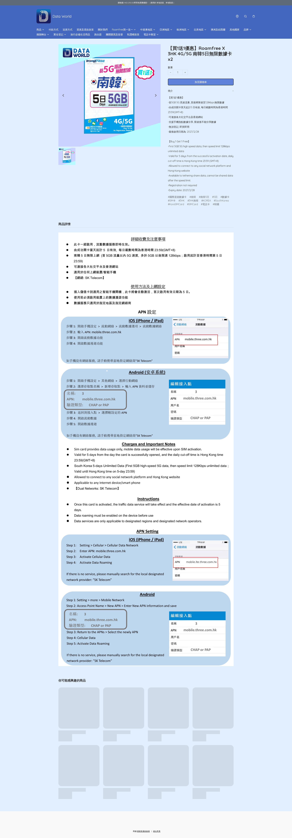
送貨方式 (67, 29)
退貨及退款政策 (85, 29)
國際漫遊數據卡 (177, 196)
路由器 (98, 34)
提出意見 (156, 831)
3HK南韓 (193, 200)
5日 (215, 196)
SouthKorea (222, 200)
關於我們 (103, 29)
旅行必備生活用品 (80, 34)
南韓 (193, 196)
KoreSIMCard (176, 204)
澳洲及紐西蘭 (218, 29)
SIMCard (193, 204)
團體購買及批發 (114, 34)
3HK (182, 200)
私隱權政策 (133, 34)
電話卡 (206, 204)
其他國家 (234, 29)
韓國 (216, 204)
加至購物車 (201, 82)
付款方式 (53, 29)
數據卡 (225, 196)
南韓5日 (204, 196)
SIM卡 (172, 200)
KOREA (207, 200)
